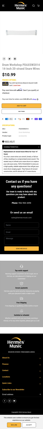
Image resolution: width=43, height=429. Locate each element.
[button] (3, 5)
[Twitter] (9, 59)
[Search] (33, 5)
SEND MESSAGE (21, 248)
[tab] (21, 147)
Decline (14, 425)
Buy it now (22, 111)
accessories (23, 136)
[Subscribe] (40, 394)
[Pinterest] (15, 59)
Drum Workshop (24, 132)
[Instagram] (9, 400)
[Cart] (38, 5)
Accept (29, 425)
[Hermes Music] (21, 5)
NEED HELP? (10, 142)
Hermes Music (26, 412)
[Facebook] (4, 59)
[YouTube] (14, 400)
